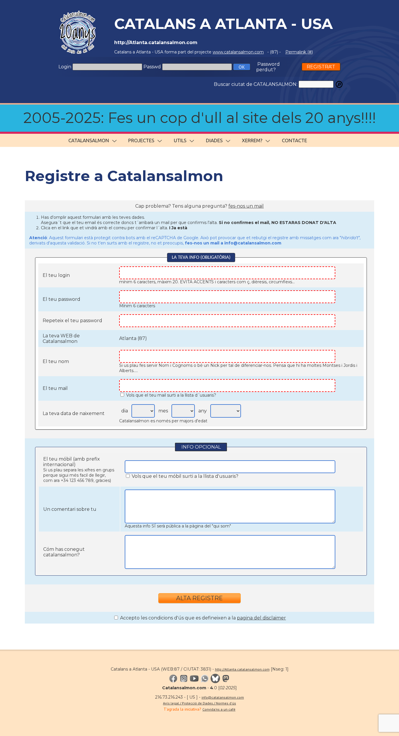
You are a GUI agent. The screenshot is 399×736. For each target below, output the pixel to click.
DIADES (214, 140)
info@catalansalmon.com (223, 697)
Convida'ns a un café (218, 709)
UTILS (180, 140)
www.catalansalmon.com (238, 52)
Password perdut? (268, 66)
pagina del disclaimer (261, 618)
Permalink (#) (299, 52)
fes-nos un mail (246, 206)
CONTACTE (294, 140)
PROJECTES (141, 140)
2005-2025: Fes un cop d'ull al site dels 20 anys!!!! (199, 118)
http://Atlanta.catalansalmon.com (242, 669)
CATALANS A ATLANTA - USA (223, 24)
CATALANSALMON (88, 140)
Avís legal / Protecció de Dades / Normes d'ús (199, 703)
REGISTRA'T (321, 67)
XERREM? (252, 140)
